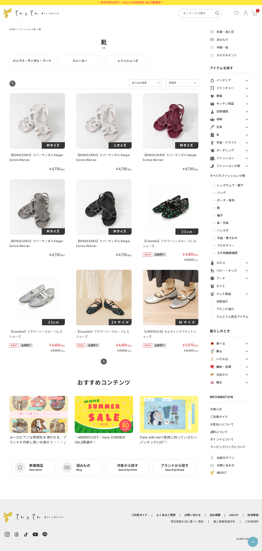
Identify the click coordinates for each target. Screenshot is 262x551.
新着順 (172, 82)
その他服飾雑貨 (227, 253)
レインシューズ (128, 60)
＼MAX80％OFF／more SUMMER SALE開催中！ (131, 2)
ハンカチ (223, 230)
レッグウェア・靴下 (230, 185)
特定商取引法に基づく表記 (187, 521)
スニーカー (79, 60)
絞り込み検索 (139, 82)
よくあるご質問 (166, 515)
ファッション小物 (27, 29)
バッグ (221, 192)
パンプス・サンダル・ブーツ (32, 60)
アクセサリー (226, 245)
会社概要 (215, 515)
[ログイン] (245, 13)
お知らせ (216, 409)
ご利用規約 (252, 521)
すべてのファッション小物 (227, 175)
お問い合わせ (192, 515)
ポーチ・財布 (226, 200)
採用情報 (253, 515)
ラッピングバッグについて (228, 447)
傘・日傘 (223, 222)
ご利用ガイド (219, 416)
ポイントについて (222, 439)
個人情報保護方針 (224, 521)
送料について (219, 432)
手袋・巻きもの (227, 238)
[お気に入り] (236, 13)
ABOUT (234, 515)
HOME (12, 29)
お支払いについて (222, 424)
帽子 (220, 215)
